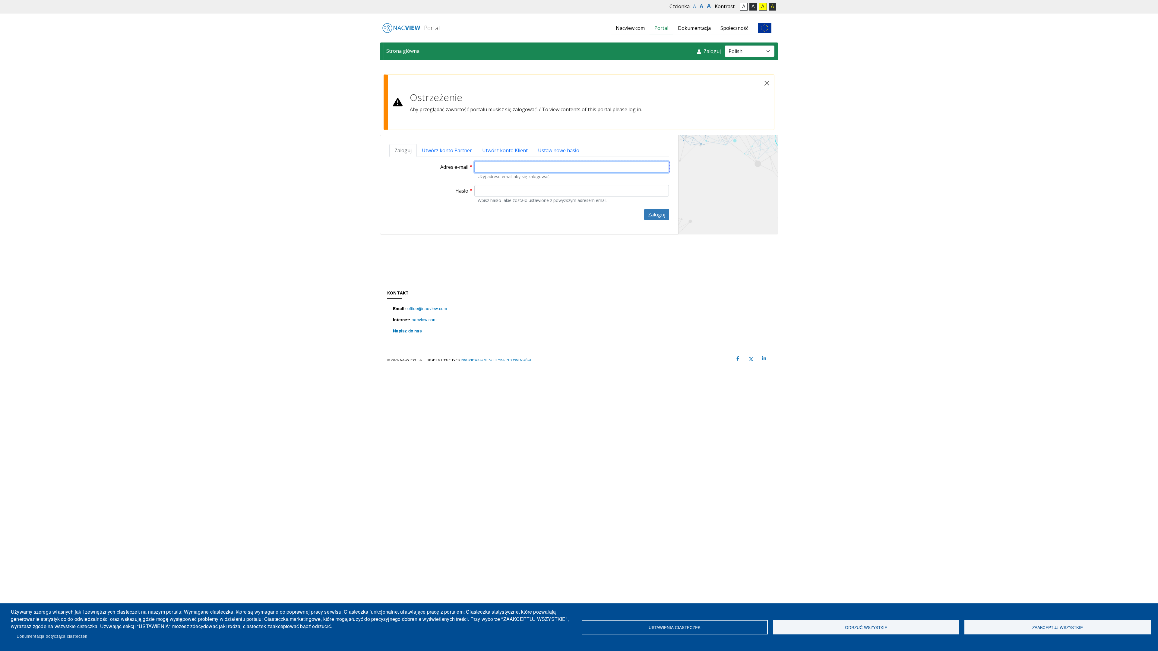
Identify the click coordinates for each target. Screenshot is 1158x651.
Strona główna (402, 51)
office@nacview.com (427, 308)
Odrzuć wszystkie (866, 627)
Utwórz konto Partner (447, 150)
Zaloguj (711, 51)
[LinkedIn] (764, 358)
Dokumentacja (694, 28)
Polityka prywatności (509, 359)
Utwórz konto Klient (505, 150)
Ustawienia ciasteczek (675, 627)
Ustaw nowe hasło (558, 150)
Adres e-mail (454, 167)
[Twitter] (751, 358)
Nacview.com (630, 28)
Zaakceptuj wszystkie (1057, 627)
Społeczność (734, 28)
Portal (431, 28)
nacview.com (424, 319)
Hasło (461, 190)
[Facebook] (737, 358)
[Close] (767, 83)
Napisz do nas (407, 331)
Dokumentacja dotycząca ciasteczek (52, 636)
